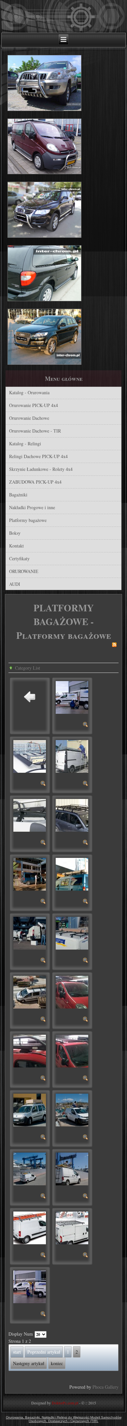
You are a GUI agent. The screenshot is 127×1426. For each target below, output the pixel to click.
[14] (43, 1138)
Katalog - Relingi (25, 443)
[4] (43, 843)
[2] (43, 784)
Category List (27, 668)
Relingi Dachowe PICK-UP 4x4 (38, 456)
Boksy (15, 533)
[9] (85, 961)
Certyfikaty (19, 558)
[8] (43, 961)
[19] (85, 1256)
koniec (57, 1363)
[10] (43, 1020)
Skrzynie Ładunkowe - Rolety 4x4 (41, 469)
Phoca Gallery (105, 1387)
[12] (43, 1079)
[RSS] (114, 645)
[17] (85, 1197)
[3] (85, 784)
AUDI (14, 584)
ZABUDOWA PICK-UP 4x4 (35, 482)
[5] (85, 843)
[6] (43, 902)
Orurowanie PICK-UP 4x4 (33, 405)
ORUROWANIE (23, 571)
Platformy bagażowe (28, 520)
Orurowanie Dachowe (29, 418)
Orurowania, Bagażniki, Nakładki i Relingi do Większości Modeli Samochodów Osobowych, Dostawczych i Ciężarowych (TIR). (63, 1419)
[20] (43, 1315)
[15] (85, 1138)
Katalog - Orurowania (29, 392)
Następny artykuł (28, 1363)
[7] (85, 902)
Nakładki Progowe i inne (32, 507)
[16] (43, 1197)
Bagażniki (18, 494)
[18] (43, 1256)
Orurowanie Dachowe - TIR (35, 431)
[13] (85, 1079)
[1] (85, 725)
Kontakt (16, 546)
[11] (85, 1020)
